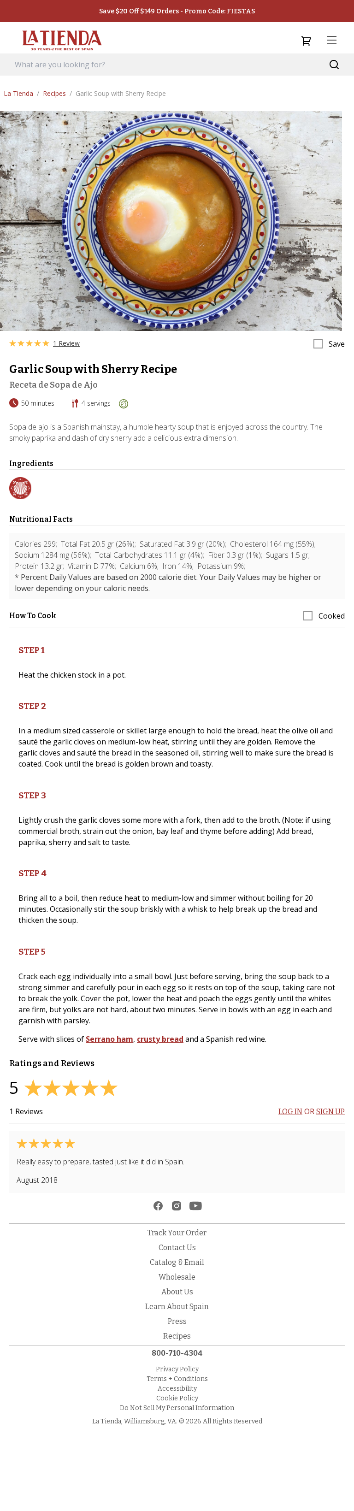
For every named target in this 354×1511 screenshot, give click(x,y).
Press (177, 1321)
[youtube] (195, 1205)
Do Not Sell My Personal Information (177, 1408)
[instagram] (176, 1205)
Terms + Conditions (177, 1379)
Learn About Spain (177, 1306)
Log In (290, 1111)
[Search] (334, 65)
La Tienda (21, 93)
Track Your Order (177, 1232)
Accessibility (177, 1389)
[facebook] (158, 1205)
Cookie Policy (177, 1398)
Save (337, 344)
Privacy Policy (177, 1369)
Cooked (332, 616)
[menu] (332, 40)
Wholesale (177, 1277)
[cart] (306, 41)
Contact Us (177, 1247)
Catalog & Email (177, 1262)
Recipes (57, 93)
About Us (177, 1291)
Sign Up (330, 1111)
